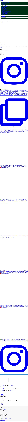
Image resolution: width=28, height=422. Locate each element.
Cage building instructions (19, 388)
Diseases (3, 14)
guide (7, 411)
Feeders (3, 390)
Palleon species (4, 8)
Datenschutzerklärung (2, 420)
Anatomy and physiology (5, 2)
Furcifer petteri (2, 395)
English (6, 18)
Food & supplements (5, 13)
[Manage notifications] (1, 420)
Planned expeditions (5, 10)
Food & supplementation (11, 390)
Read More (1, 47)
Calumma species (4, 6)
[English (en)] (5, 50)
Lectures (3, 16)
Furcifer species (4, 7)
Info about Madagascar (5, 9)
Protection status (4, 3)
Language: (2, 17)
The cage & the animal (5, 12)
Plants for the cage (3, 385)
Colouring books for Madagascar (6, 11)
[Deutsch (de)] (2, 50)
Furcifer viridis (2, 394)
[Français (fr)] (7, 50)
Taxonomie (3, 4)
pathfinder (5, 409)
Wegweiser (9, 407)
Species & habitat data (3, 5)
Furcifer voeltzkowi (3, 42)
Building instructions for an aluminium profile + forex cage (6, 388)
